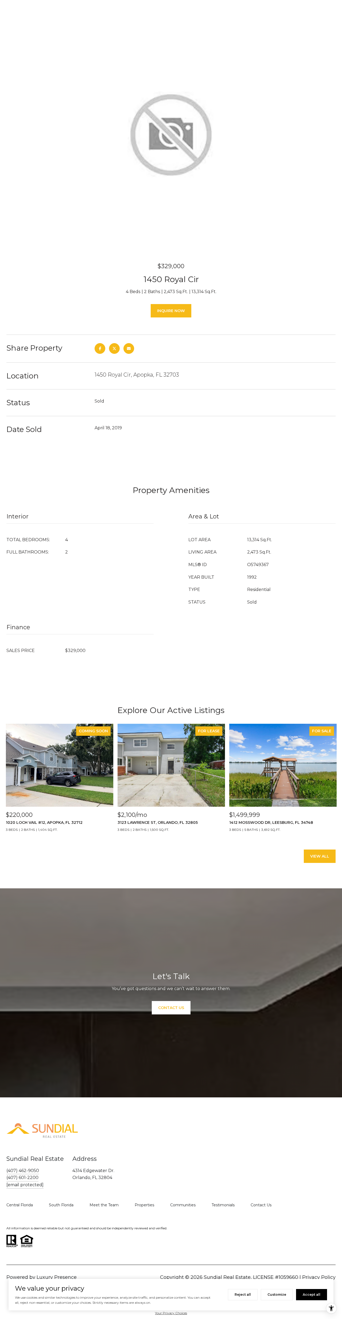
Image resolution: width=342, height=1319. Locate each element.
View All (319, 856)
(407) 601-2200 (22, 1177)
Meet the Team (104, 1205)
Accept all (311, 1295)
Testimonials (223, 1205)
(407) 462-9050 (22, 1170)
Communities (183, 1205)
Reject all (243, 1295)
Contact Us (261, 1205)
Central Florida (19, 1205)
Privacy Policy (319, 1277)
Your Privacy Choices (171, 1313)
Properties (144, 1205)
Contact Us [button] (171, 1007)
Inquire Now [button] (171, 310)
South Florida (61, 1205)
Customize (276, 1295)
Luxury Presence (57, 1277)
